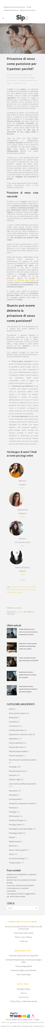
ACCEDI (29, 7)
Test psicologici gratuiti (23, 966)
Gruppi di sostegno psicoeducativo (23, 970)
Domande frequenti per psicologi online (23, 955)
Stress (11, 854)
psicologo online (19, 589)
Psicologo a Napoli (27, 1026)
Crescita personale (16, 730)
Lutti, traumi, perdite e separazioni (22, 784)
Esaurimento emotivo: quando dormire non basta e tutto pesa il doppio (28, 689)
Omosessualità (15, 799)
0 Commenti (16, 83)
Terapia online (14, 863)
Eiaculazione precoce (14, 78)
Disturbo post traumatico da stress (22, 760)
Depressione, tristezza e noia (20, 734)
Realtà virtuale (14, 841)
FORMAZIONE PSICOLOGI (11, 10)
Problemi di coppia (28, 78)
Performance (14, 816)
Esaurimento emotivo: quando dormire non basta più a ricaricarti (27, 674)
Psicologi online (12, 80)
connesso (19, 612)
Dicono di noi (23, 997)
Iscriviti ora (24, 941)
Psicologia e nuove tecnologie (20, 829)
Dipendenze (13, 739)
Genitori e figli (14, 779)
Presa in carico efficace (23, 937)
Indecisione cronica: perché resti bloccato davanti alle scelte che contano (28, 646)
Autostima (13, 722)
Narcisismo (13, 791)
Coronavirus (14, 726)
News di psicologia (24, 974)
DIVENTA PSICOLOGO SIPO (27, 10)
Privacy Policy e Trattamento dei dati (23, 1001)
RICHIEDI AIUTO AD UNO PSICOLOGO (14, 7)
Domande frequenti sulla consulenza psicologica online (24, 961)
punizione (31, 589)
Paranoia (12, 808)
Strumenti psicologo (17, 858)
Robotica (12, 846)
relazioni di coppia (14, 592)
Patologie (12, 812)
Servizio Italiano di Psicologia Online (19, 1019)
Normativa (13, 795)
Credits (36, 1019)
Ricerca (23, 993)
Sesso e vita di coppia (17, 850)
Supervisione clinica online (23, 933)
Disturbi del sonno (16, 747)
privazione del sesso (19, 587)
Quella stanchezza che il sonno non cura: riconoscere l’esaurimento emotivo (28, 631)
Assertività (13, 717)
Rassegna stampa (23, 989)
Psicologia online (24, 80)
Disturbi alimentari (16, 743)
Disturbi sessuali (26, 75)
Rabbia (11, 837)
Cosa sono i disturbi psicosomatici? (20, 885)
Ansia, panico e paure (17, 713)
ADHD (11, 709)
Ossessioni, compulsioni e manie (21, 803)
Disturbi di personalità (17, 751)
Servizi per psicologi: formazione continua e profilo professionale (23, 927)
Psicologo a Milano (16, 1026)
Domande (13, 767)
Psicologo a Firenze (39, 1026)
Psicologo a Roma (5, 1026)
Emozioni (12, 775)
